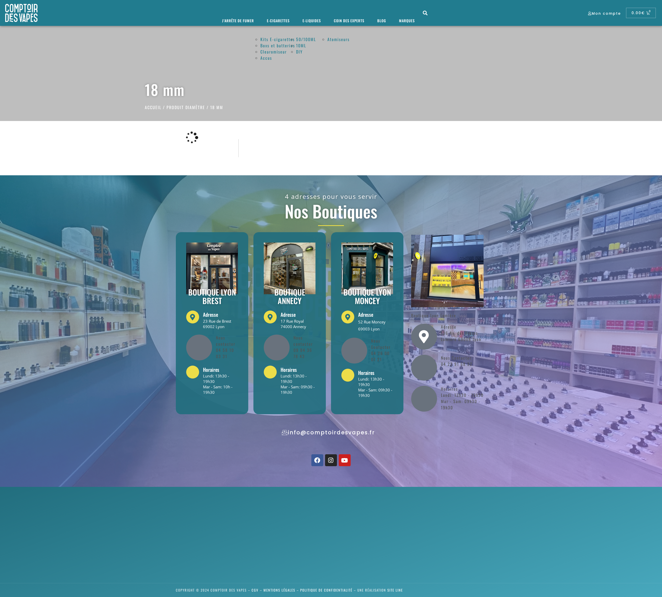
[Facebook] (317, 460)
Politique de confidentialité (326, 590)
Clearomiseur (273, 52)
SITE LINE (395, 590)
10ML (301, 45)
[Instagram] (331, 460)
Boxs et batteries (277, 45)
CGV (255, 590)
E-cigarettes (278, 20)
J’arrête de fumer (238, 20)
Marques (407, 20)
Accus (266, 58)
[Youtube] (345, 460)
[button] (425, 13)
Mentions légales (279, 590)
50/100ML (306, 39)
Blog (381, 20)
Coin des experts (349, 20)
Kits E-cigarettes (277, 39)
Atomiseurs (338, 39)
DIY (299, 52)
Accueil (153, 107)
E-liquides (312, 20)
